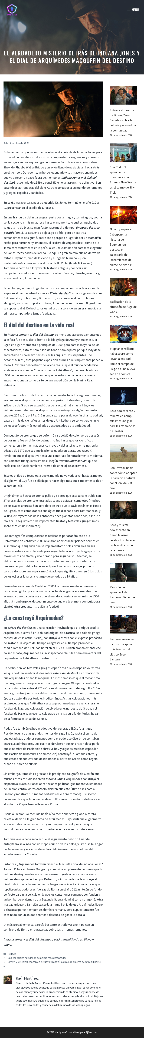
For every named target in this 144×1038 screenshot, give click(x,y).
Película (12, 953)
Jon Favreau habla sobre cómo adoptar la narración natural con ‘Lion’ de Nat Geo (123, 478)
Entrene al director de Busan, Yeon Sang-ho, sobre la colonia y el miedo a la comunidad (123, 120)
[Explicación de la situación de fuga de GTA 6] (123, 293)
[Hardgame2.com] (12, 10)
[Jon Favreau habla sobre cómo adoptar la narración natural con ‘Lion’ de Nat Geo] (123, 459)
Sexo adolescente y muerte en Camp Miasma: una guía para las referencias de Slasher (122, 421)
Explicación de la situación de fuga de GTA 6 (123, 307)
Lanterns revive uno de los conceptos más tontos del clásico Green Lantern (122, 649)
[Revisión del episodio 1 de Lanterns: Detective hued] (123, 579)
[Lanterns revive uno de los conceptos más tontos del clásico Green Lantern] (123, 631)
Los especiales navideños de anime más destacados (37, 957)
